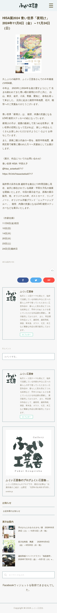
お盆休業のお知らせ (11, 511)
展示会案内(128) (8, 262)
